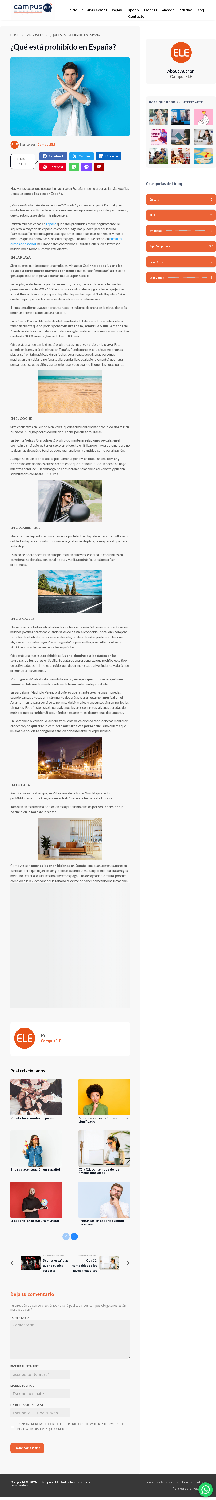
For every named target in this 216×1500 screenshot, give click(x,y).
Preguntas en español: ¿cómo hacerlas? (101, 1222)
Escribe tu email (22, 1385)
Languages (35, 35)
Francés (150, 10)
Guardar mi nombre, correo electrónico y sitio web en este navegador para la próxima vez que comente (71, 1426)
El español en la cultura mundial (34, 1220)
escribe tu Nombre (24, 1366)
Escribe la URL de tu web (27, 1405)
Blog (200, 10)
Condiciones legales (156, 1482)
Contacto (136, 17)
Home (14, 35)
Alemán (168, 10)
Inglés (117, 10)
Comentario (19, 1318)
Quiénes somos (94, 10)
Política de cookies (191, 1482)
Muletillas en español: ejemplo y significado (103, 1119)
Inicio (73, 10)
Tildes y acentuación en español (35, 1169)
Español (133, 10)
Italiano (185, 10)
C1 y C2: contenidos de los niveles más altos (98, 1171)
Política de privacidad (189, 1489)
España (51, 224)
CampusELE (46, 144)
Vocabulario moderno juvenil (32, 1118)
